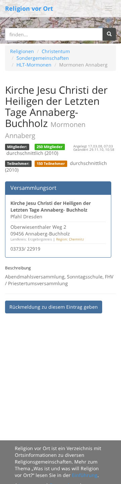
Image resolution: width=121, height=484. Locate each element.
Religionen (22, 51)
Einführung (84, 475)
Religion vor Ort (29, 8)
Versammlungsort (33, 187)
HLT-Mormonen (33, 64)
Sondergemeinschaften (42, 58)
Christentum (56, 51)
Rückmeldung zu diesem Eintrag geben (53, 307)
